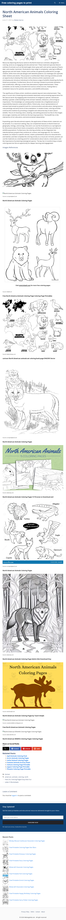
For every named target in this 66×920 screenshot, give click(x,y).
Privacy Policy (25, 912)
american (8, 777)
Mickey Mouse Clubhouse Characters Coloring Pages (27, 841)
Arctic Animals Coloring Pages (18, 758)
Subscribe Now (33, 822)
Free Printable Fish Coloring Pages (20, 874)
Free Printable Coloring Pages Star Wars (22, 847)
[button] (55, 3)
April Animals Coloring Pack (17, 756)
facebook (16, 748)
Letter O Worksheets (12, 782)
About (43, 912)
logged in (14, 795)
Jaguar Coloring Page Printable (18, 767)
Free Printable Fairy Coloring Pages (21, 861)
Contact (37, 912)
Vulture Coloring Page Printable (18, 765)
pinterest (27, 748)
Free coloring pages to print (17, 2)
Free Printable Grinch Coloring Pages (21, 880)
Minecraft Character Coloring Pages (21, 867)
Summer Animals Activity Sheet (18, 762)
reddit (38, 748)
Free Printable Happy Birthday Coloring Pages (24, 893)
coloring (21, 777)
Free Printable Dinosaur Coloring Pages (22, 854)
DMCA (32, 912)
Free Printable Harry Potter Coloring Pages (23, 900)
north (26, 777)
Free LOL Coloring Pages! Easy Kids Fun (18, 779)
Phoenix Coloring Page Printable (19, 769)
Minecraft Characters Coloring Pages (21, 887)
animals (15, 777)
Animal (7, 774)
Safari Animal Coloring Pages (17, 760)
